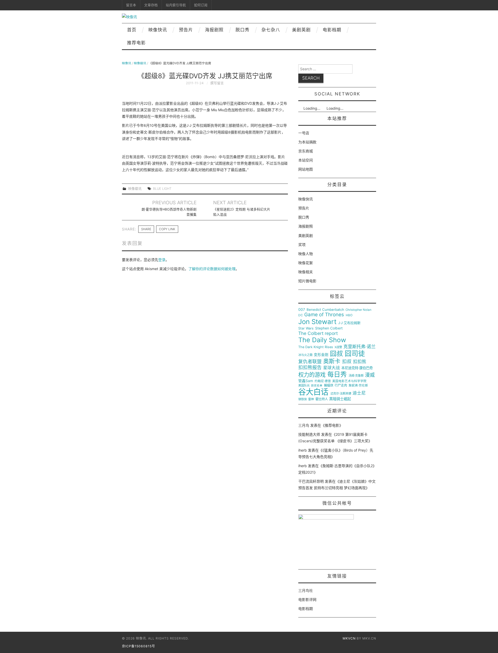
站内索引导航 (176, 5)
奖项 (302, 244)
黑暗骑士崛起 (340, 399)
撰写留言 (217, 83)
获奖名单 (316, 385)
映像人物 (305, 253)
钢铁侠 (302, 399)
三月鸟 (303, 425)
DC (300, 315)
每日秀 (337, 374)
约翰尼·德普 (323, 381)
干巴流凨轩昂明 (311, 481)
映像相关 (305, 272)
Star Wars (306, 328)
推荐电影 (136, 42)
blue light (162, 189)
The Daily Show (322, 340)
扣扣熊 (359, 361)
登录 (161, 259)
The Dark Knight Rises (315, 347)
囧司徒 (355, 353)
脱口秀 (243, 29)
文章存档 (151, 5)
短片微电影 (307, 281)
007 (301, 309)
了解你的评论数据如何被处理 (212, 268)
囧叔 (336, 353)
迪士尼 (359, 393)
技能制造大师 (309, 434)
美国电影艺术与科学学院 (349, 381)
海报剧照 (214, 29)
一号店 (303, 133)
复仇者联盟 (310, 361)
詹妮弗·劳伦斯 (358, 385)
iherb (302, 450)
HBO (349, 315)
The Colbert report (318, 333)
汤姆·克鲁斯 (356, 375)
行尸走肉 (341, 385)
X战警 (338, 347)
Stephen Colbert (329, 328)
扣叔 (346, 361)
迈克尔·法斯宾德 (340, 393)
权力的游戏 (312, 375)
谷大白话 (313, 392)
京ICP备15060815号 (138, 646)
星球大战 (331, 368)
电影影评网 (307, 599)
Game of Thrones (324, 315)
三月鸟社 (305, 590)
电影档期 (332, 29)
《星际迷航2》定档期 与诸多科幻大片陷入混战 (241, 211)
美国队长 (304, 385)
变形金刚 (321, 355)
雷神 (311, 399)
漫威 (370, 375)
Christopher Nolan (358, 310)
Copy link (167, 229)
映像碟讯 (140, 63)
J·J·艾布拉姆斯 (349, 323)
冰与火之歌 (305, 355)
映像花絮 (305, 263)
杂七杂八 (270, 29)
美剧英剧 (301, 29)
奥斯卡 (331, 361)
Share (146, 229)
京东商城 (305, 151)
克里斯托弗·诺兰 (359, 346)
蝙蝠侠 (328, 385)
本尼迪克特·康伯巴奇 (357, 368)
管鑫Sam (305, 381)
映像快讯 (157, 29)
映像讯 (126, 63)
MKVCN (349, 638)
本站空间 (305, 160)
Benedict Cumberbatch (325, 310)
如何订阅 (201, 5)
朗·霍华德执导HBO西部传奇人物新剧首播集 (169, 211)
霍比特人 (321, 399)
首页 (131, 29)
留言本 (131, 5)
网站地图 (305, 169)
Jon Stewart (317, 322)
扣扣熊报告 (310, 367)
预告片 (186, 29)
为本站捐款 (307, 142)
